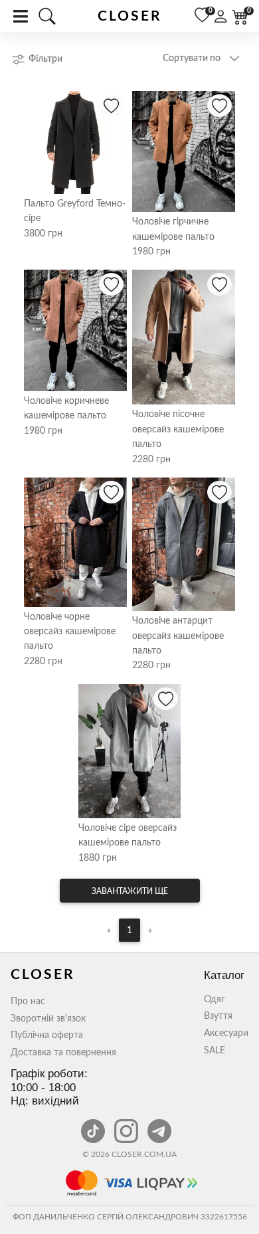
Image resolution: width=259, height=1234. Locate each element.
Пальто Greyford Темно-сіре (75, 211)
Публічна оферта (47, 1035)
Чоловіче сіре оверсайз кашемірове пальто (127, 835)
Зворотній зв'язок (48, 1018)
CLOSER (130, 16)
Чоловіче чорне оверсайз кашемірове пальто (70, 632)
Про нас (28, 1001)
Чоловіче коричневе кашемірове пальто (66, 408)
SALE (214, 1050)
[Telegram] (159, 1123)
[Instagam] (127, 1123)
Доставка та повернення (63, 1052)
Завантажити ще (130, 891)
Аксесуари (226, 1033)
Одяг (214, 999)
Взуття (218, 1016)
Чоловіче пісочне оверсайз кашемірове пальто (178, 429)
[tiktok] (94, 1123)
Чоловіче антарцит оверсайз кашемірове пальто (178, 636)
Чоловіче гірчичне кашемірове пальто (173, 229)
